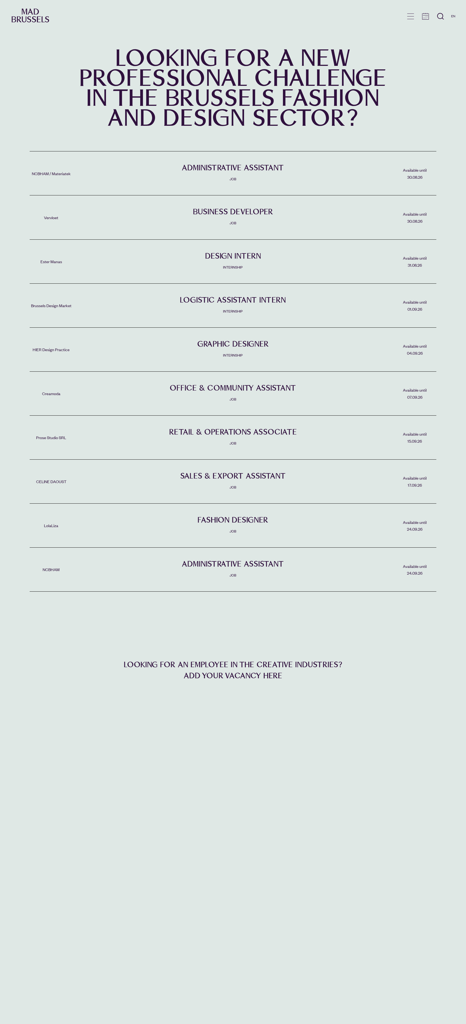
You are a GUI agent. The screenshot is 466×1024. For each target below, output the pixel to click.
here (272, 676)
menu (410, 16)
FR (453, 23)
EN (453, 15)
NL (453, 31)
